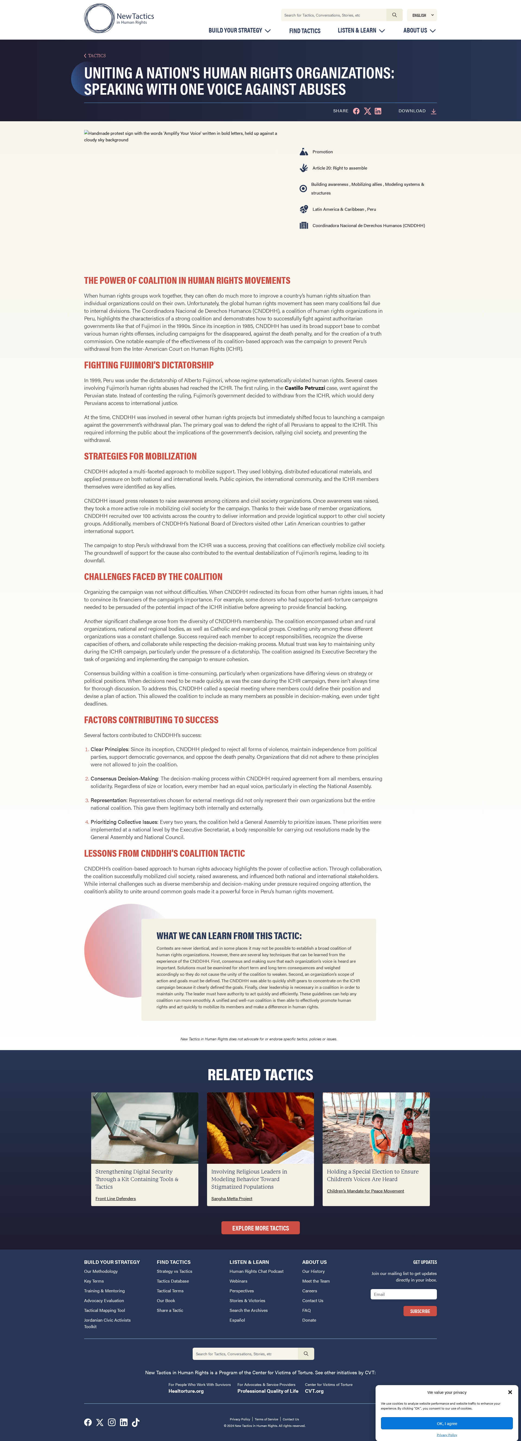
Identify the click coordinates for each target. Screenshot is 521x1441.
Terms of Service (266, 1419)
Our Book (166, 1300)
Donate (309, 1320)
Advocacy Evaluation (104, 1300)
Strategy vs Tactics (174, 1271)
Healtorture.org (186, 1390)
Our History (313, 1271)
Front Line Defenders (116, 1198)
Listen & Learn (357, 29)
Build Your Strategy (235, 29)
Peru (371, 209)
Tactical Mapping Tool (104, 1310)
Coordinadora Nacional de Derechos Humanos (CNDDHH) (369, 225)
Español (237, 1320)
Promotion (323, 151)
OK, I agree (447, 1423)
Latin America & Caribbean (338, 209)
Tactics (97, 55)
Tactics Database (173, 1281)
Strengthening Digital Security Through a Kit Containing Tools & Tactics (137, 1179)
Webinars (238, 1281)
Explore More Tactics (260, 1227)
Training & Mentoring (104, 1290)
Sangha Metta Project (231, 1198)
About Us (415, 29)
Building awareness (329, 184)
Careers (309, 1290)
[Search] (394, 15)
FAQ (306, 1310)
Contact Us (312, 1300)
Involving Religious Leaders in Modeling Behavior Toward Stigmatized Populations (249, 1179)
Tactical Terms (170, 1290)
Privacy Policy (447, 1434)
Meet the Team (316, 1281)
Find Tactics (304, 30)
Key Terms (94, 1281)
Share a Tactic (170, 1310)
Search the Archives (249, 1310)
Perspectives (242, 1290)
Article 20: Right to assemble (340, 168)
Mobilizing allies (366, 184)
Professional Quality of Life (267, 1390)
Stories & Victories (247, 1300)
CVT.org (314, 1390)
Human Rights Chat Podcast (257, 1271)
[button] (510, 1392)
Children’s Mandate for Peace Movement (365, 1191)
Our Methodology (101, 1271)
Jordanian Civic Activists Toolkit (107, 1323)
